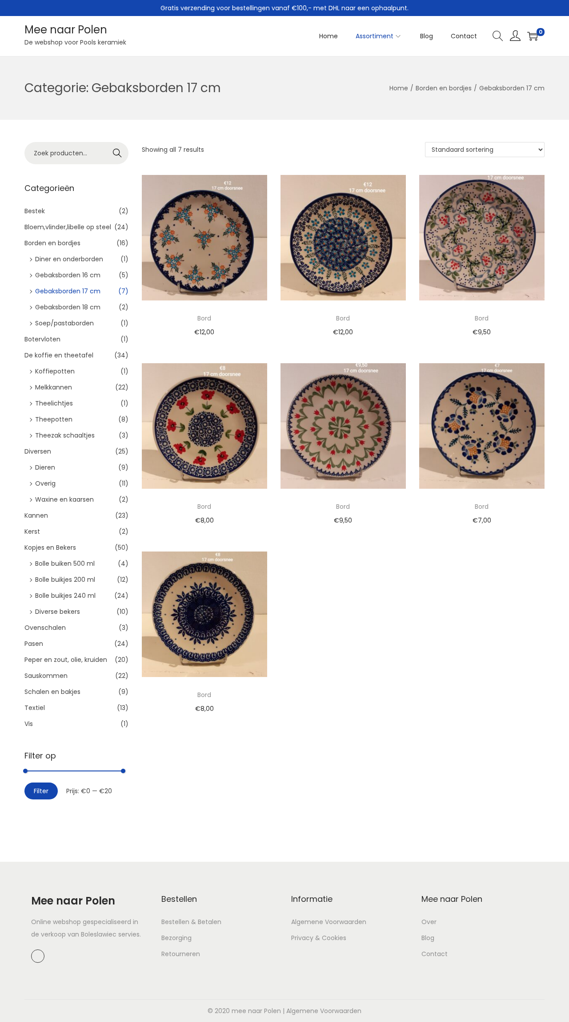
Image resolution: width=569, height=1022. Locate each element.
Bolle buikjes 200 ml (65, 579)
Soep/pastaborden (64, 323)
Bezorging (176, 937)
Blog (427, 937)
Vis (28, 723)
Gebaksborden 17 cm (67, 291)
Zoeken (117, 154)
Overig (45, 483)
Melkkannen (53, 387)
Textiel (34, 707)
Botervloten (42, 339)
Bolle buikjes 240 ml (65, 595)
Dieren (45, 467)
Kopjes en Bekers (50, 547)
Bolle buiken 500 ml (65, 563)
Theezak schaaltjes (65, 435)
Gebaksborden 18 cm (67, 307)
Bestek (34, 211)
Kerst (32, 531)
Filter (41, 791)
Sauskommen (46, 675)
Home (398, 88)
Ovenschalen (45, 627)
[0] (532, 36)
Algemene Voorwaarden (328, 921)
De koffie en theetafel (58, 355)
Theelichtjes (54, 403)
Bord (204, 318)
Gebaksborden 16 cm (67, 275)
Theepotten (53, 419)
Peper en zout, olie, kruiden (65, 659)
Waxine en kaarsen (64, 499)
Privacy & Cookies (318, 937)
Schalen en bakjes (52, 691)
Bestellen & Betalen (191, 921)
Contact (434, 953)
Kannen (36, 515)
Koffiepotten (55, 371)
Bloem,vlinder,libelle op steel (67, 227)
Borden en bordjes (444, 88)
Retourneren (180, 953)
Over (429, 921)
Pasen (33, 643)
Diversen (37, 451)
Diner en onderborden (69, 259)
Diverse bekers (57, 611)
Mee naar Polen (65, 29)
